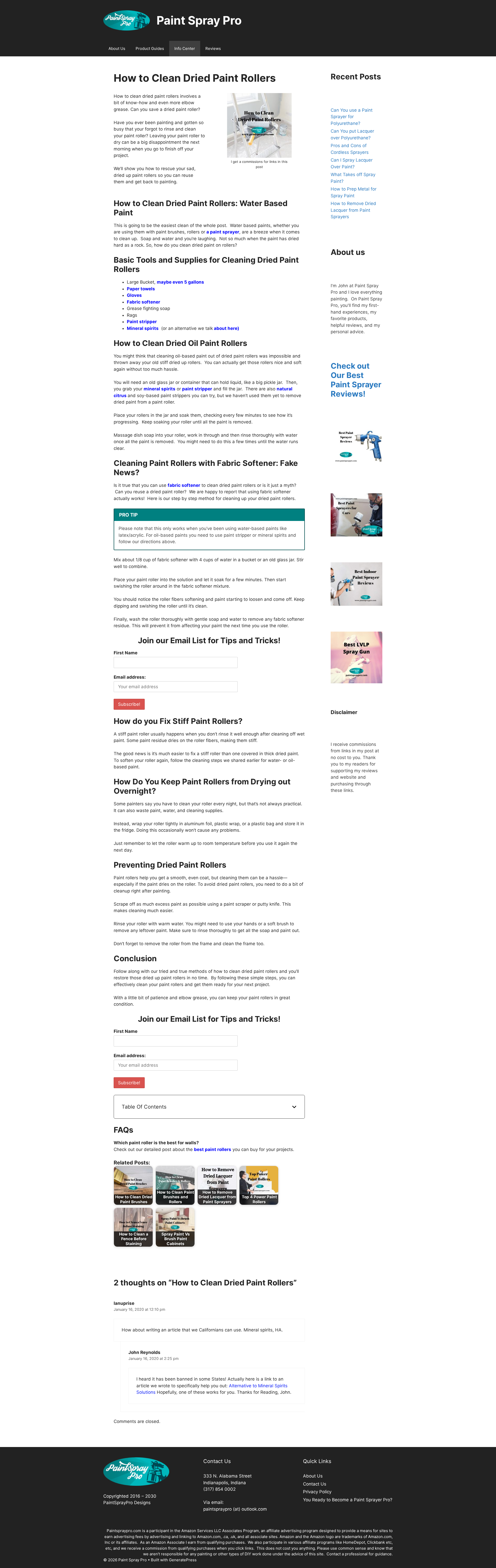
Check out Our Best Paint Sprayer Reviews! (356, 379)
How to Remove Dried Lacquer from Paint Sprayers (353, 210)
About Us (117, 48)
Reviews (213, 48)
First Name (125, 652)
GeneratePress (183, 1559)
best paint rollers (212, 1149)
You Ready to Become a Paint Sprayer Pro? (347, 1499)
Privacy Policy (317, 1491)
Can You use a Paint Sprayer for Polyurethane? (352, 117)
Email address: (130, 677)
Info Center (184, 48)
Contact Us (314, 1484)
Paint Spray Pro (199, 20)
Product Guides (150, 48)
